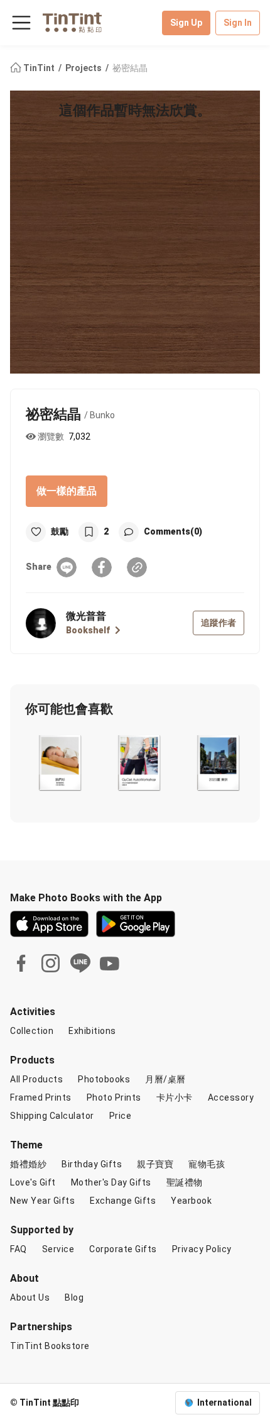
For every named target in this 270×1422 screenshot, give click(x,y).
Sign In (238, 23)
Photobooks (104, 1079)
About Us (30, 1297)
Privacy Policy (202, 1249)
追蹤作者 (218, 623)
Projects (84, 68)
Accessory (231, 1097)
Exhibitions (92, 1031)
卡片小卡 (174, 1097)
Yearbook (191, 1201)
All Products (36, 1079)
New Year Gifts (42, 1201)
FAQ (18, 1249)
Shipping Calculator (52, 1116)
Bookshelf (88, 630)
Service (58, 1249)
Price (120, 1116)
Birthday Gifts (92, 1164)
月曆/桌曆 (165, 1079)
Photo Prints (114, 1097)
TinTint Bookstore (50, 1346)
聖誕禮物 (184, 1182)
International (224, 1402)
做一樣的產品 (66, 491)
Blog (74, 1297)
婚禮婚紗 (28, 1164)
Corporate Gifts (123, 1249)
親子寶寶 (155, 1164)
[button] (59, 763)
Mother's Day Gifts (111, 1182)
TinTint (39, 68)
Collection (31, 1031)
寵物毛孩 (206, 1164)
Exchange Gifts (123, 1201)
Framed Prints (41, 1097)
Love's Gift (33, 1182)
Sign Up (186, 23)
